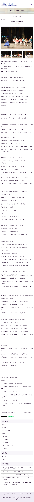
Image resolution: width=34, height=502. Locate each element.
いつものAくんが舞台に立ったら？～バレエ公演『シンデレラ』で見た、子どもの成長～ (16, 468)
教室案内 (4, 427)
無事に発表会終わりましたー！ (9, 412)
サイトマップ (5, 448)
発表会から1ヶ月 (28, 412)
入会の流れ (4, 436)
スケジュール (5, 439)
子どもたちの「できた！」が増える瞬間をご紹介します (15, 475)
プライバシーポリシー (7, 445)
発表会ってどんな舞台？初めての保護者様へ (13, 472)
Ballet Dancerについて (7, 430)
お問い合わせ (5, 442)
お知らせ (4, 456)
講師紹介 (4, 433)
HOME (2, 16)
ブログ (8, 16)
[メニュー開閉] (31, 4)
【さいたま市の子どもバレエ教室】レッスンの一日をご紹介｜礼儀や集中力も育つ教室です (16, 483)
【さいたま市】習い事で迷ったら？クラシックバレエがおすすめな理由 (16, 478)
